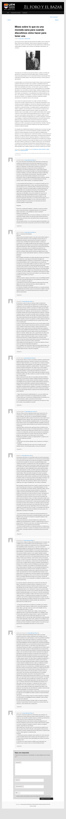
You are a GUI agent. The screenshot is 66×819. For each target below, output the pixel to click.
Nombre (18, 780)
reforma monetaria (41, 149)
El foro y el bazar (33, 806)
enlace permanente (24, 150)
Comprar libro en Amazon (15, 12)
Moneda (27, 149)
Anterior (9, 19)
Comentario (18, 762)
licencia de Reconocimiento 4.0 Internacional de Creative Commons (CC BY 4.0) (35, 804)
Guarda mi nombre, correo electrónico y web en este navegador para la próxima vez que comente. (33, 796)
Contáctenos (24, 12)
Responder (19, 225)
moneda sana (35, 149)
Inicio (8, 12)
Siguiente (57, 19)
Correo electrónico (19, 786)
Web (16, 792)
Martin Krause (27, 38)
